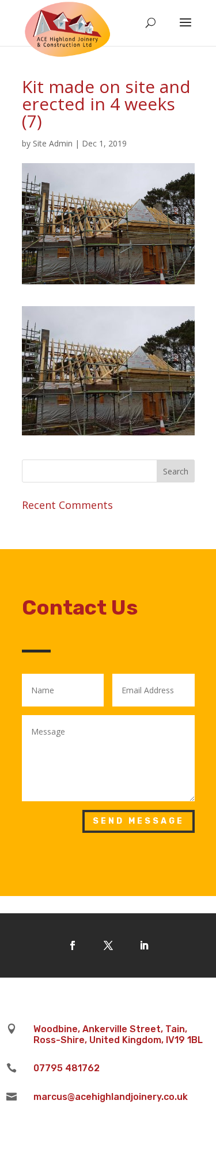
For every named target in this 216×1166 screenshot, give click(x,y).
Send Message (138, 821)
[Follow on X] (108, 945)
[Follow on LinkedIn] (144, 945)
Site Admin (53, 143)
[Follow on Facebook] (73, 945)
